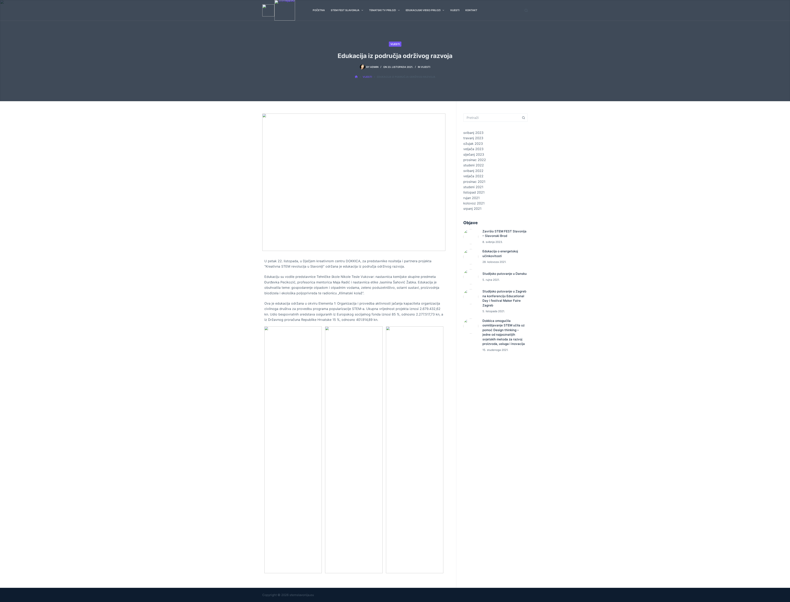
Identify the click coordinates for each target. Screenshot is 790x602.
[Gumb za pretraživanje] (523, 118)
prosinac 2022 (474, 160)
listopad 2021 (473, 192)
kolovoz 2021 (473, 203)
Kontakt (471, 10)
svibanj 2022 (473, 171)
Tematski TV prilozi (382, 10)
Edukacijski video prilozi (423, 10)
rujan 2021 (471, 198)
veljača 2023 (473, 149)
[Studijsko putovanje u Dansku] (470, 276)
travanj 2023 (473, 138)
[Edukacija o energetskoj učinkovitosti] (470, 256)
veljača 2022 (473, 176)
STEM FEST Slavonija (345, 10)
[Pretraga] (526, 10)
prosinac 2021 (474, 182)
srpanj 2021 (472, 208)
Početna (319, 10)
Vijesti (454, 10)
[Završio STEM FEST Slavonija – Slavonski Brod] (470, 236)
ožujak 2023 (473, 144)
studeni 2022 (473, 165)
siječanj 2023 (473, 154)
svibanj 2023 (473, 133)
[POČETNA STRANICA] (356, 77)
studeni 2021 (473, 187)
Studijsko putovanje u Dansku (504, 274)
